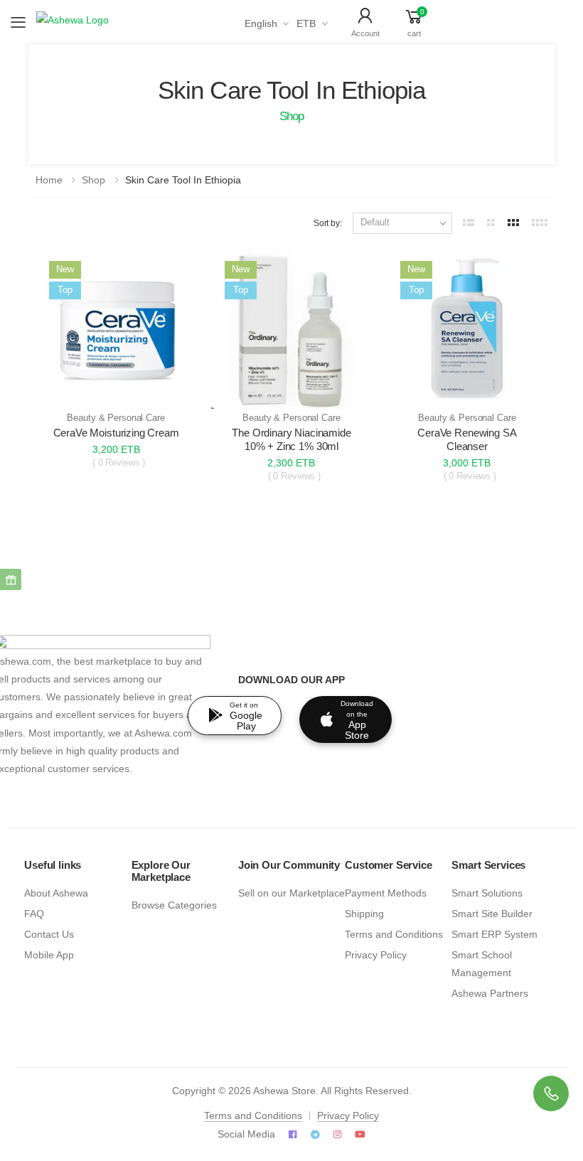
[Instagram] (337, 1135)
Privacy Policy (376, 955)
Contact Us (49, 934)
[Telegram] (315, 1135)
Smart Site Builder (492, 914)
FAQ (34, 914)
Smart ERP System (494, 934)
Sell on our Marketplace (291, 893)
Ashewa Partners (489, 993)
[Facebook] (292, 1135)
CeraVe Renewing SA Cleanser (466, 439)
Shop (93, 180)
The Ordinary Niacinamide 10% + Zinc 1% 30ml (291, 439)
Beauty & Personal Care (115, 418)
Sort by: (328, 223)
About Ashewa (56, 893)
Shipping (364, 914)
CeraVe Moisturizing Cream (116, 433)
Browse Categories (174, 905)
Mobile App (49, 955)
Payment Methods (386, 893)
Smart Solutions (487, 893)
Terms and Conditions (394, 934)
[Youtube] (360, 1135)
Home (49, 180)
